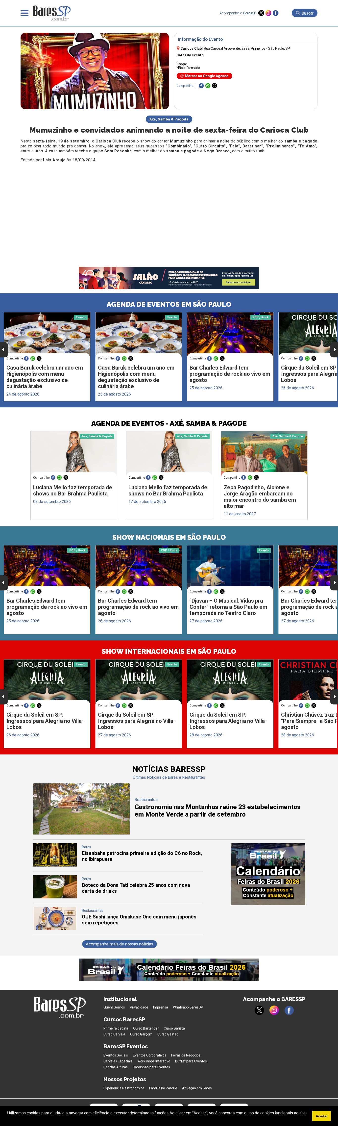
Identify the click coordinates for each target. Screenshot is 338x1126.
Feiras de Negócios (185, 1055)
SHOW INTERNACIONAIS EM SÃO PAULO (169, 651)
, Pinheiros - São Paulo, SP (247, 48)
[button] (8, 1119)
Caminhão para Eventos (151, 1067)
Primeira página (115, 1028)
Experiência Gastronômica (123, 1088)
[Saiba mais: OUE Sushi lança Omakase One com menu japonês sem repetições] (55, 928)
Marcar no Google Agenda (206, 76)
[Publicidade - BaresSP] (268, 874)
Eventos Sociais (115, 1055)
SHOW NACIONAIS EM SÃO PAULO (169, 537)
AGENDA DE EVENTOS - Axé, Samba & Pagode (169, 423)
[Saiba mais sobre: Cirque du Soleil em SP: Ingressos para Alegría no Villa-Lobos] (47, 682)
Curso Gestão (167, 1034)
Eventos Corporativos (149, 1055)
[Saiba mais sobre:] (230, 568)
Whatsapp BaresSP (188, 1007)
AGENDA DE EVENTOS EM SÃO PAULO (169, 304)
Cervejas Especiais (117, 1061)
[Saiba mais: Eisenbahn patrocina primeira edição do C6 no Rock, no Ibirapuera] (55, 865)
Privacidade (139, 1007)
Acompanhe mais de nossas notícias (119, 944)
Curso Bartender (146, 1028)
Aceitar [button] (322, 1116)
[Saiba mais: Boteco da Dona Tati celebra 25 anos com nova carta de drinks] (55, 897)
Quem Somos (114, 1007)
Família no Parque (163, 1088)
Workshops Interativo (153, 1061)
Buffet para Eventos (191, 1061)
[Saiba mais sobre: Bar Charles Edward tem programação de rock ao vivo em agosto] (230, 335)
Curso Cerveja (114, 1034)
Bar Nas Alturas (115, 1067)
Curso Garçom (141, 1034)
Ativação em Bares (197, 1088)
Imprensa (160, 1007)
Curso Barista (174, 1028)
